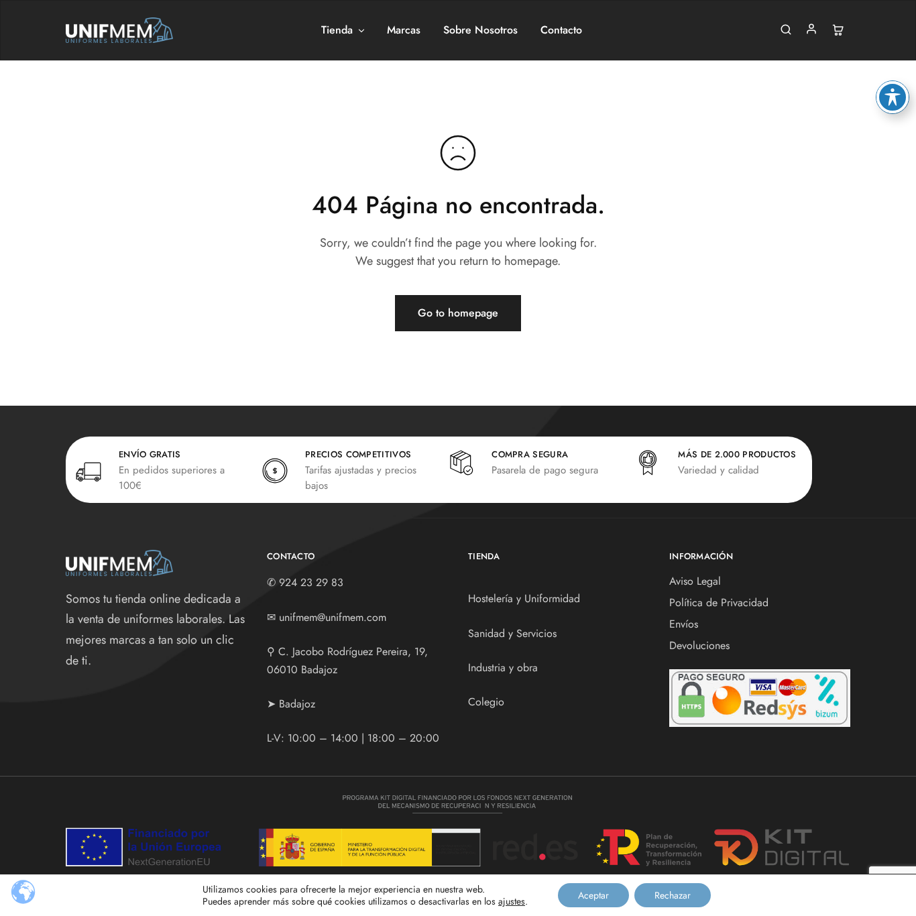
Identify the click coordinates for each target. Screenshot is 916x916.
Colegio (486, 701)
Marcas (403, 30)
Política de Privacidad (718, 602)
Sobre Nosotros (480, 30)
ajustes (511, 901)
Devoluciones (699, 645)
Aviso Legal (695, 581)
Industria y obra (503, 667)
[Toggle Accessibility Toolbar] (892, 97)
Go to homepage (458, 313)
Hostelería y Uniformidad (524, 598)
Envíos (683, 624)
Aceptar (593, 895)
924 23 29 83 (311, 582)
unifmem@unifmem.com (332, 617)
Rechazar (672, 895)
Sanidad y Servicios (512, 633)
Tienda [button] (337, 30)
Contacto (561, 30)
